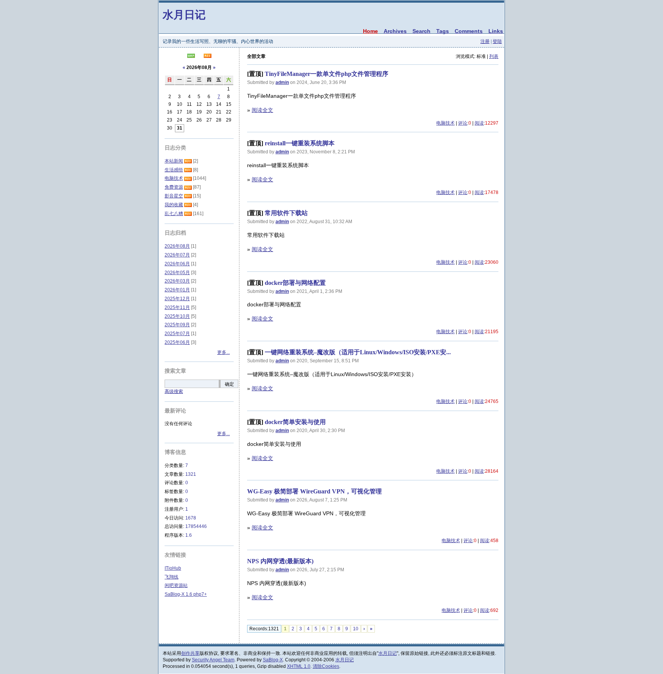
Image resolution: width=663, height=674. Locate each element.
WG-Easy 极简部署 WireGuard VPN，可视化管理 (314, 491)
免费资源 (174, 187)
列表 (493, 56)
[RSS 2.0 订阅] (207, 56)
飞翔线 (171, 577)
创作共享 (190, 653)
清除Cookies (326, 666)
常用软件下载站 (286, 213)
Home (370, 31)
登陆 (497, 41)
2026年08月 (177, 246)
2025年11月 (177, 307)
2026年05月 (177, 272)
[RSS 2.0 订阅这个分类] (188, 161)
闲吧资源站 (176, 585)
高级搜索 (174, 391)
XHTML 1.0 (298, 666)
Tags (442, 31)
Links (495, 31)
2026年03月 (177, 281)
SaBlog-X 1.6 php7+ (186, 594)
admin (282, 82)
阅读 (479, 123)
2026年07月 (177, 255)
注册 (485, 41)
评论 (462, 123)
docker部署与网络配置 (295, 282)
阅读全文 (262, 110)
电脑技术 (445, 123)
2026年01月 (177, 290)
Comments (469, 31)
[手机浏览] (191, 56)
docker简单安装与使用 (295, 422)
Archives (395, 31)
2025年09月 (177, 324)
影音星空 (174, 196)
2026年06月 (177, 263)
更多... (223, 352)
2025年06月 (177, 342)
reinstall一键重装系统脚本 (300, 143)
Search (421, 31)
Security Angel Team (213, 659)
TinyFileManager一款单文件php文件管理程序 (326, 74)
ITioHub (173, 568)
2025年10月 (177, 316)
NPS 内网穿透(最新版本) (280, 561)
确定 (229, 384)
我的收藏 (174, 204)
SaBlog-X (273, 659)
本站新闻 (174, 161)
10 (355, 628)
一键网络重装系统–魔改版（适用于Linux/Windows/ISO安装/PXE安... (358, 352)
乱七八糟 (174, 213)
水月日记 (184, 14)
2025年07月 (177, 333)
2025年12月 (177, 298)
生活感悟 (174, 170)
